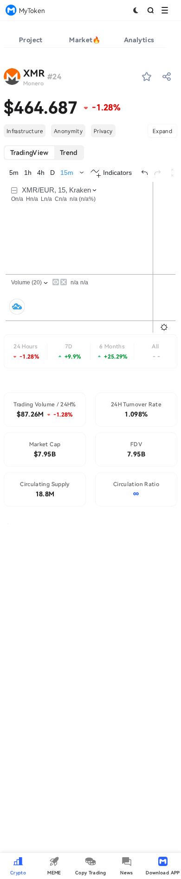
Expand (162, 131)
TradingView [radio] (29, 152)
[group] (44, 152)
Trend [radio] (69, 152)
